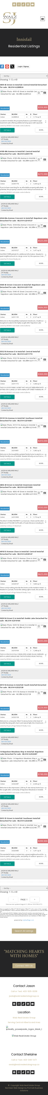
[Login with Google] (7, 68)
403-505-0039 (6, 141)
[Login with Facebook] (2, 68)
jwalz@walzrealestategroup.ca (24, 996)
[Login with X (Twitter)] (12, 68)
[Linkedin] (28, 4)
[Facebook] (14, 4)
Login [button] (23, 66)
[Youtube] (32, 4)
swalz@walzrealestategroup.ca (24, 1064)
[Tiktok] (23, 4)
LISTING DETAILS (7, 130)
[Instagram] (19, 4)
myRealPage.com (28, 920)
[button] (42, 19)
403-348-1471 (30, 1059)
